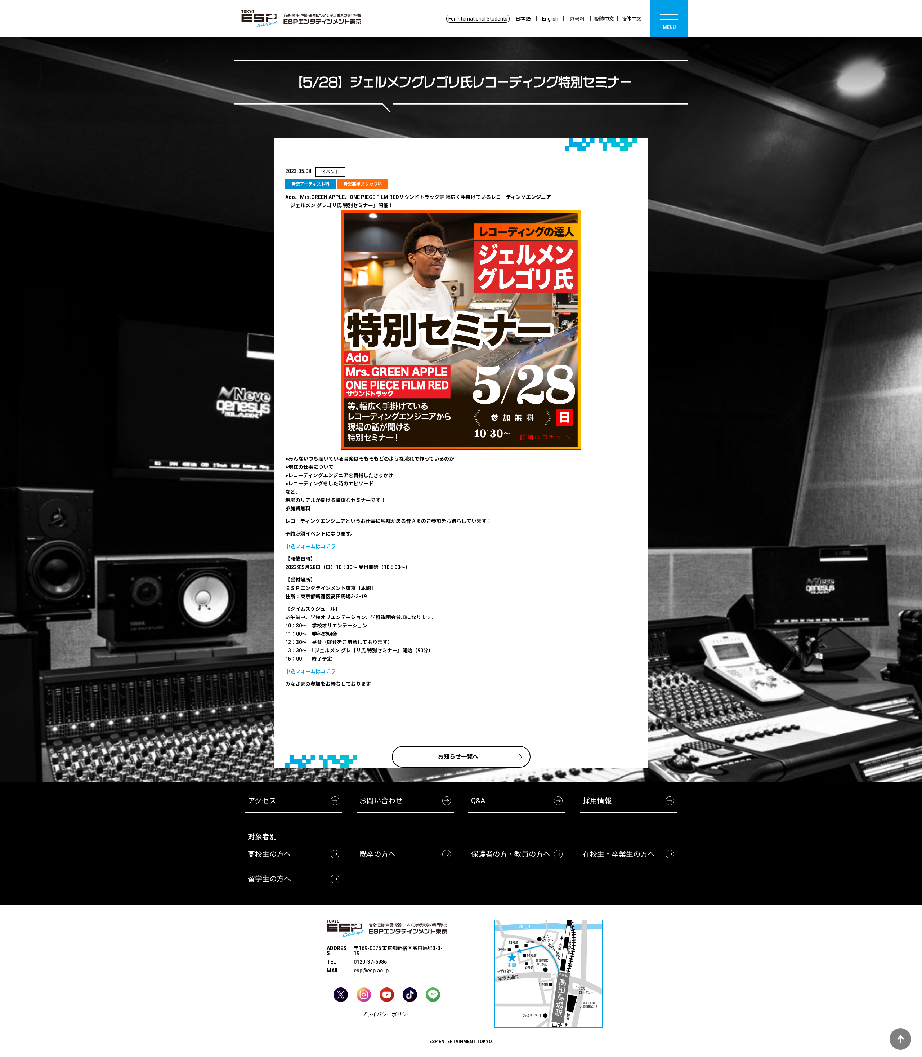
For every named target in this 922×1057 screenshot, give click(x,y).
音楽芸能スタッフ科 (362, 184)
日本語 (523, 18)
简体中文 (631, 18)
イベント (330, 171)
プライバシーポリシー (387, 1014)
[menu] (669, 18)
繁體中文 (604, 18)
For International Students (477, 19)
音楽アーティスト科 (310, 184)
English (550, 18)
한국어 (577, 18)
